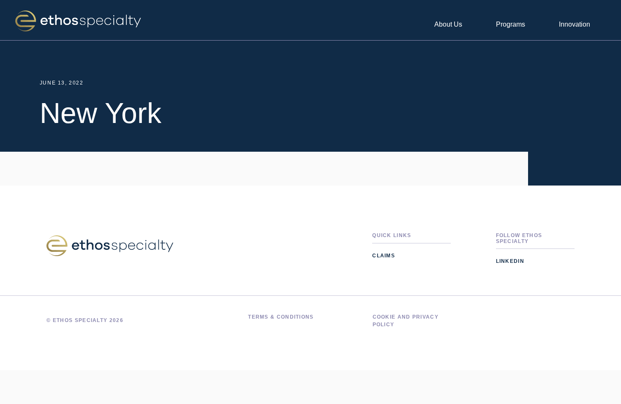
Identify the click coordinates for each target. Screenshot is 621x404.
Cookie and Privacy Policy (406, 321)
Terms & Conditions (280, 317)
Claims (383, 256)
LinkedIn (510, 261)
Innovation (574, 24)
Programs (510, 24)
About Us (448, 24)
